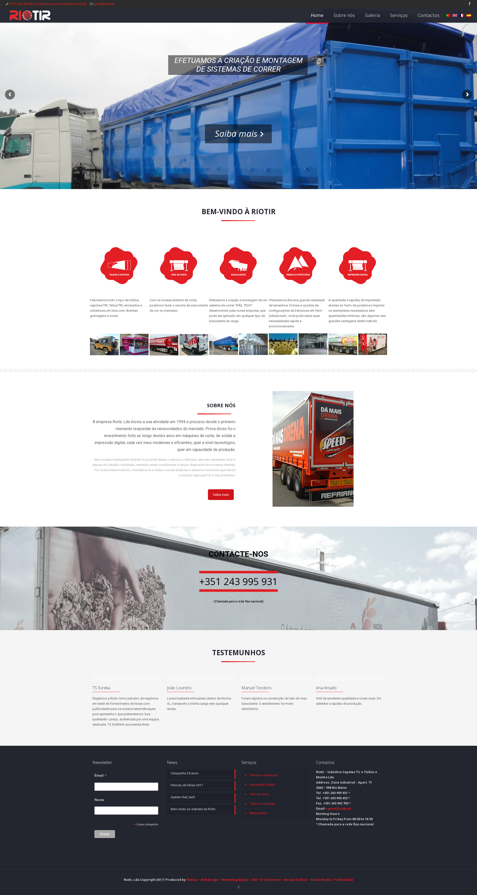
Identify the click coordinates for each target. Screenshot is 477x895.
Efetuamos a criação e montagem (238, 60)
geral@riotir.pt (104, 4)
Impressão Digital (262, 785)
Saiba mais (236, 133)
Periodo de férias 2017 (187, 785)
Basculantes (258, 813)
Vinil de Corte (259, 794)
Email (100, 775)
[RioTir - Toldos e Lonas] (30, 15)
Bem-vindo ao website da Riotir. (193, 809)
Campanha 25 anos (184, 773)
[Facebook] (469, 3)
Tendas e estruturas (264, 775)
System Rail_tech (183, 797)
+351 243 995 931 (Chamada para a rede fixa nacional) (48, 4)
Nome (99, 800)
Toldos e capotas (262, 803)
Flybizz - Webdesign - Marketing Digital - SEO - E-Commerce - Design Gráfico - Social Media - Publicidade (269, 880)
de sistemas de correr (238, 69)
